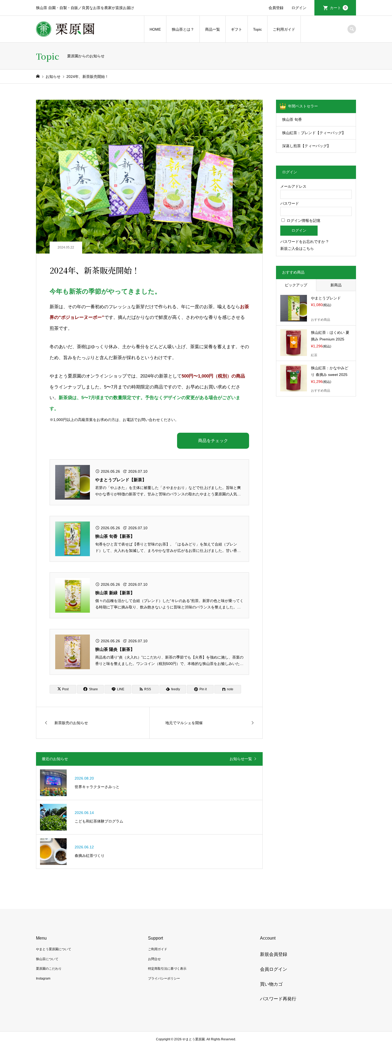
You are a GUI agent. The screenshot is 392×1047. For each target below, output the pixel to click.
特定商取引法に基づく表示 (167, 968)
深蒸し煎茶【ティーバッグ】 (306, 146)
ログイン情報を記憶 (303, 220)
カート (338, 8)
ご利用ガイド (284, 29)
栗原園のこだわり (49, 968)
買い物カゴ (271, 984)
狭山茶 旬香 (292, 119)
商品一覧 (212, 29)
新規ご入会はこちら (297, 248)
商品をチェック (213, 440)
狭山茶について (47, 959)
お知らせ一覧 (241, 759)
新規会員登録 (273, 954)
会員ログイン (273, 969)
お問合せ (154, 959)
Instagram (43, 978)
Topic (257, 29)
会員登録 (276, 8)
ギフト (236, 29)
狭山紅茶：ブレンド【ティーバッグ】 (314, 133)
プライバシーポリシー (164, 978)
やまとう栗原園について (53, 949)
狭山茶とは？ (183, 29)
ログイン (298, 8)
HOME (155, 29)
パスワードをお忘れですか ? (304, 241)
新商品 (336, 285)
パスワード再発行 (278, 998)
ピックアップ (296, 285)
